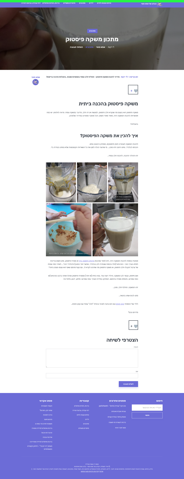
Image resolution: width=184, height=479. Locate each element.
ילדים (91, 3)
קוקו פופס (120, 304)
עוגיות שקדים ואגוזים (119, 411)
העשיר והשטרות (46, 406)
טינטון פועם (48, 419)
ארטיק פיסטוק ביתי (86, 261)
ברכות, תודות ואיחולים (51, 3)
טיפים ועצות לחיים (104, 3)
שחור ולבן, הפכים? (46, 410)
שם (137, 372)
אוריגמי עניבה (47, 437)
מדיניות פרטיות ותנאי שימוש (90, 471)
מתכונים (82, 3)
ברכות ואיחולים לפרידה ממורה (42, 428)
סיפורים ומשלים (69, 3)
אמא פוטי (100, 47)
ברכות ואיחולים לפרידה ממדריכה (41, 442)
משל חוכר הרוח (120, 428)
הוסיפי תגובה (76, 47)
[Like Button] (136, 91)
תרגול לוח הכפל (46, 433)
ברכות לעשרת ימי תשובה (117, 422)
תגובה (136, 347)
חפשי (147, 415)
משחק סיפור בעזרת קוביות (117, 417)
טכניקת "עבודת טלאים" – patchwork (112, 406)
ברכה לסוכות (47, 415)
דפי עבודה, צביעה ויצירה (31, 3)
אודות (101, 471)
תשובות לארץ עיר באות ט (43, 424)
